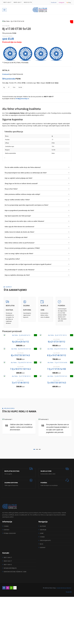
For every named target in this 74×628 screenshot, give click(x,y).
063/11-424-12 (8, 564)
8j (4, 87)
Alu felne (43, 526)
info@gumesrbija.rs (10, 568)
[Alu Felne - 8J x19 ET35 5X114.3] (20, 349)
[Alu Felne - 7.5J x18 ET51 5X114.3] (20, 362)
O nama (6, 526)
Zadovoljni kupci (45, 540)
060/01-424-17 (17, 2)
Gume (41, 533)
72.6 (14, 87)
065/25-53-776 (28, 2)
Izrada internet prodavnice (64, 588)
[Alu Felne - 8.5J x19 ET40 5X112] (56, 349)
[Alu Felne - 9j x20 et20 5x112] (20, 335)
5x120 (20, 87)
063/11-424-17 (7, 2)
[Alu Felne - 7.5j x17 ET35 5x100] (56, 362)
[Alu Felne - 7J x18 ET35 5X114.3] (56, 376)
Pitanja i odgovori (10, 533)
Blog (41, 544)
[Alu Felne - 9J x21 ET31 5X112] (56, 335)
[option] (37, 21)
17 (8, 87)
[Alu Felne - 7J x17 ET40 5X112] (20, 376)
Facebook (53, 2)
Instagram (61, 2)
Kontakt (6, 530)
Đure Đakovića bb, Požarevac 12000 (15, 572)
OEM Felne (43, 530)
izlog (69, 2)
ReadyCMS (69, 592)
